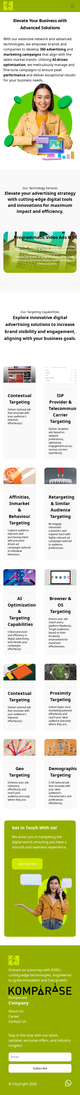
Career (14, 1016)
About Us (16, 1011)
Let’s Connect (27, 864)
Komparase (18, 997)
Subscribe (40, 1068)
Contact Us (17, 1021)
